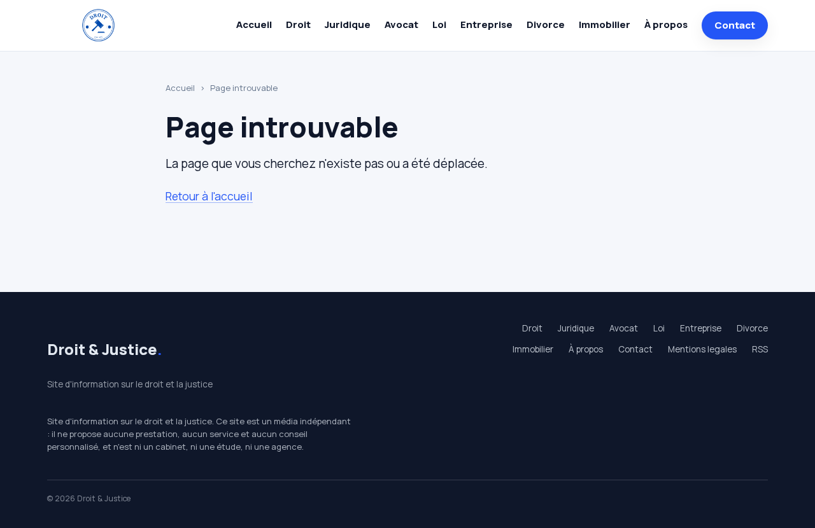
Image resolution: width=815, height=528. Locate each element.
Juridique (348, 24)
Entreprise (486, 24)
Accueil (254, 24)
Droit (298, 24)
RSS (760, 349)
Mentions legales (702, 349)
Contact (734, 25)
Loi (439, 24)
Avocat (401, 24)
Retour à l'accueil (209, 196)
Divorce (546, 24)
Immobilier (604, 24)
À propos (666, 24)
